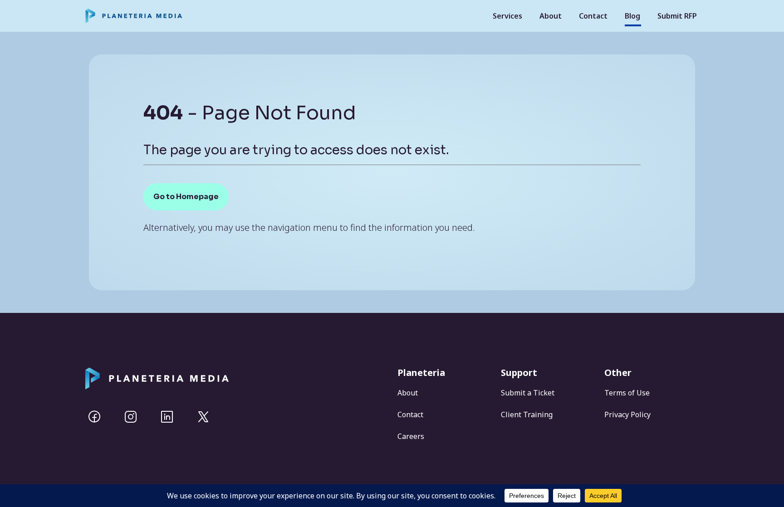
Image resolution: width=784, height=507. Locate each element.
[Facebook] (94, 417)
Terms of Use (627, 393)
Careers (410, 436)
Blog (632, 16)
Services (507, 16)
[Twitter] (203, 417)
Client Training (527, 414)
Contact (593, 16)
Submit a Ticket (527, 393)
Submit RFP (677, 16)
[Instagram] (131, 417)
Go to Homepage (186, 196)
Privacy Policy (627, 414)
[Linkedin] (167, 417)
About (550, 16)
